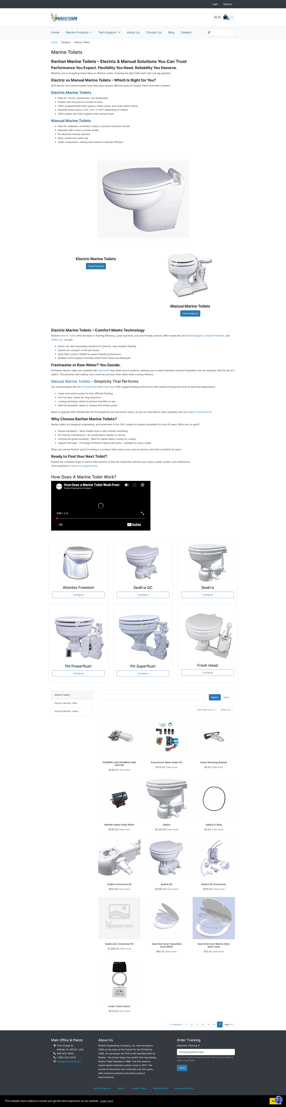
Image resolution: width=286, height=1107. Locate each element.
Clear (226, 697)
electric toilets (68, 335)
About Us (133, 32)
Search (215, 697)
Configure (78, 594)
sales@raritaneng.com (69, 1061)
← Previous (175, 1024)
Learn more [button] (106, 1101)
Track (182, 1067)
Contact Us (154, 32)
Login (215, 4)
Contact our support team (84, 465)
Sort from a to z (206, 709)
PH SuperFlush (89, 386)
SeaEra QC (57, 339)
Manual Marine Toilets (70, 381)
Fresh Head (109, 386)
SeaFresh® (104, 370)
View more (124, 769)
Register (227, 4)
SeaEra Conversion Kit (199, 412)
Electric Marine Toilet (66, 703)
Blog (171, 32)
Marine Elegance (195, 335)
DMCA (121, 1088)
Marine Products (77, 32)
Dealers (186, 32)
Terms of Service (102, 1088)
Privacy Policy (138, 1088)
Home (55, 32)
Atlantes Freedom (214, 335)
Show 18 (226, 709)
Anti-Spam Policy (184, 1088)
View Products (96, 266)
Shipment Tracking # (188, 1045)
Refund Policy (160, 1088)
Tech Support (108, 32)
